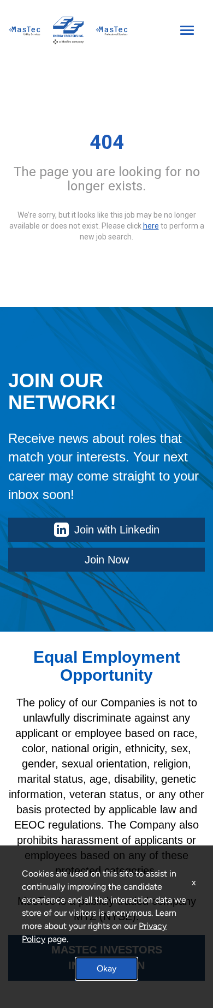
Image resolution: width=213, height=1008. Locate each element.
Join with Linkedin (116, 530)
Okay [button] (106, 968)
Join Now (107, 560)
